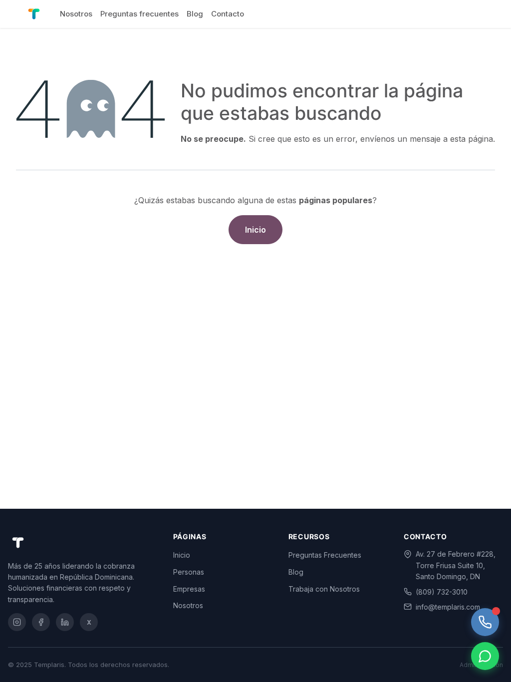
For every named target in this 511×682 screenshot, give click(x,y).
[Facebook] (41, 622)
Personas (188, 572)
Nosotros (188, 605)
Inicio (255, 230)
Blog (295, 572)
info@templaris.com (448, 607)
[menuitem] (76, 14)
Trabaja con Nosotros (324, 589)
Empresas (189, 589)
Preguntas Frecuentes (324, 555)
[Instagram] (17, 622)
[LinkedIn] (65, 622)
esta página (471, 139)
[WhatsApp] (485, 656)
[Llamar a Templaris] (485, 622)
